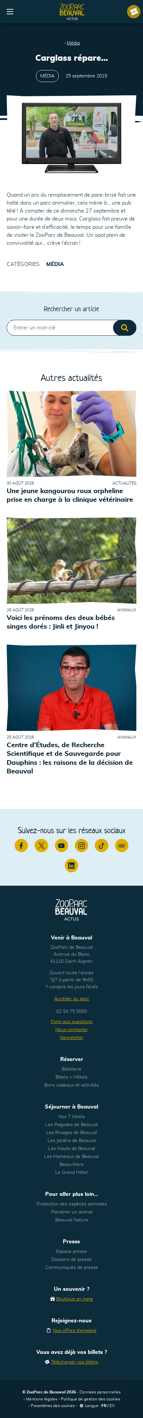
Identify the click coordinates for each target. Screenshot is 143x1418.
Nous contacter (71, 1029)
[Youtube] (61, 845)
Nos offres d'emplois (74, 1330)
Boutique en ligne (74, 1299)
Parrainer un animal (71, 1212)
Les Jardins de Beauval (72, 1140)
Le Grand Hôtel (71, 1172)
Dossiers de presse (71, 1259)
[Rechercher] (124, 328)
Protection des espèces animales (72, 1204)
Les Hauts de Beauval (71, 1148)
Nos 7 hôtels (71, 1116)
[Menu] (10, 11)
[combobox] (71, 328)
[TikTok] (101, 845)
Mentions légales (41, 1399)
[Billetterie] (133, 11)
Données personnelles (100, 1392)
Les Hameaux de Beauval (71, 1156)
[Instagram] (81, 845)
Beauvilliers (71, 1164)
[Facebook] (21, 845)
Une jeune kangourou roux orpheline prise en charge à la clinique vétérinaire (70, 495)
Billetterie (71, 1069)
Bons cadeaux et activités (71, 1085)
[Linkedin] (71, 865)
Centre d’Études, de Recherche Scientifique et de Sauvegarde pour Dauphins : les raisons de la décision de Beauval (70, 758)
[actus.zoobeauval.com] (72, 11)
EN (112, 1406)
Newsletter (71, 1037)
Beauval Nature (71, 1220)
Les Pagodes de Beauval (71, 1124)
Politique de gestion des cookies (90, 1399)
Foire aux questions (71, 1021)
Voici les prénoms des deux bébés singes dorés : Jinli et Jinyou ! (61, 622)
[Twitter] (41, 845)
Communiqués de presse (71, 1267)
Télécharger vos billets (74, 1362)
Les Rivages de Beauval (71, 1132)
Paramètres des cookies (53, 1406)
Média (73, 43)
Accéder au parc (71, 999)
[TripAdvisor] (121, 845)
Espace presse (71, 1251)
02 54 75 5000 (71, 1011)
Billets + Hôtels (71, 1077)
